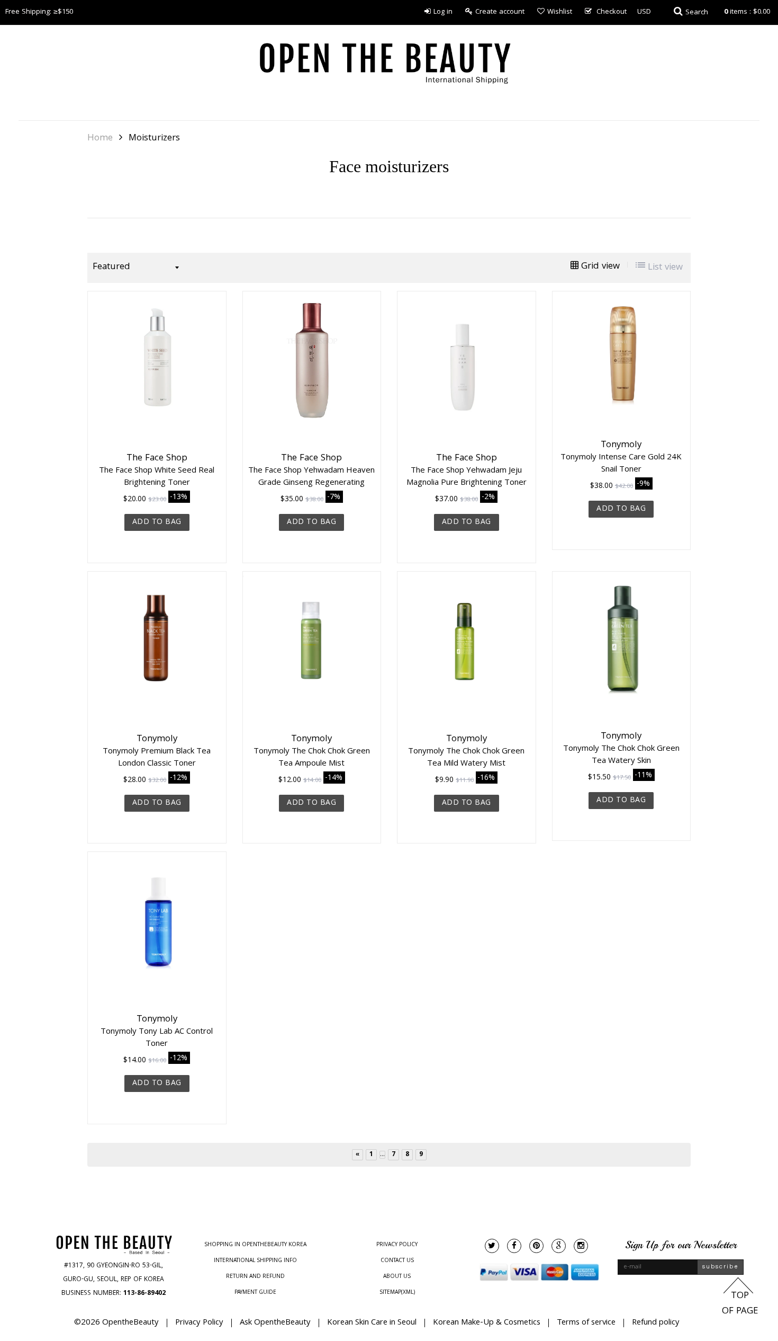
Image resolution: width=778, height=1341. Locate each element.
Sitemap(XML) (397, 1293)
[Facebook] (514, 1246)
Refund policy (656, 1323)
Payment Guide (255, 1293)
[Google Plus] (558, 1246)
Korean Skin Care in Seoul (372, 1323)
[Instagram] (581, 1246)
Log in (443, 12)
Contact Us (397, 1261)
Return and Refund (255, 1277)
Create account (499, 12)
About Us (397, 1277)
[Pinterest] (536, 1246)
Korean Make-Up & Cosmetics (486, 1323)
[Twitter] (492, 1246)
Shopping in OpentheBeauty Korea (255, 1245)
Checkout (611, 12)
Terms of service (586, 1323)
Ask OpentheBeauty (275, 1323)
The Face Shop (156, 459)
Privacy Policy (397, 1245)
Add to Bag (157, 522)
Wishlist (559, 12)
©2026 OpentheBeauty (116, 1323)
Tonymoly (621, 445)
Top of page (740, 1304)
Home (100, 138)
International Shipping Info (255, 1261)
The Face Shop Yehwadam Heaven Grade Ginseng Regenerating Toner (311, 481)
